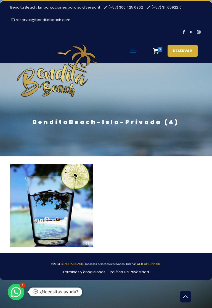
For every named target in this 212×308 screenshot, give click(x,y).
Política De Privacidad (129, 272)
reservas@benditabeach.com (43, 19)
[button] (16, 292)
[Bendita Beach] (57, 75)
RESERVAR (182, 50)
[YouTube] (191, 32)
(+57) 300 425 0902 (125, 7)
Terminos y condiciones (84, 272)
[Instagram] (199, 32)
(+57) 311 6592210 (166, 7)
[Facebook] (184, 32)
